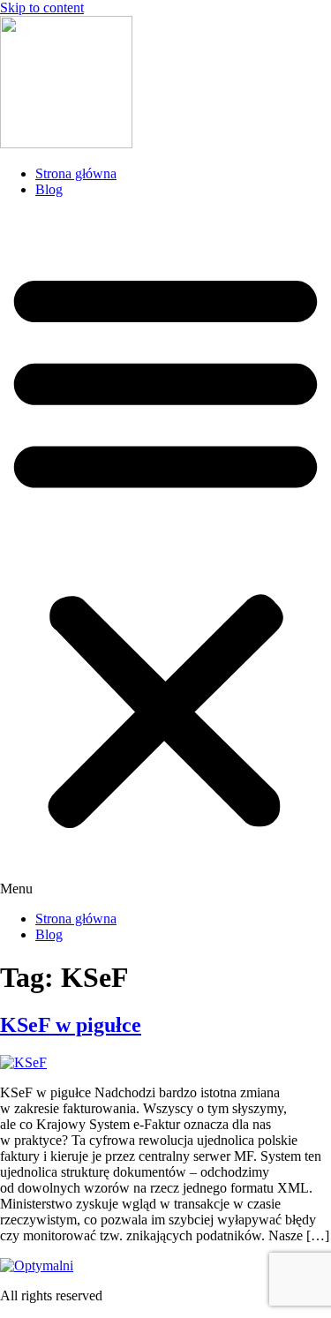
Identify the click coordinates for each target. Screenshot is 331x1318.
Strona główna (76, 173)
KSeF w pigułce (70, 1024)
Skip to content (42, 7)
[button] (165, 554)
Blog (49, 189)
